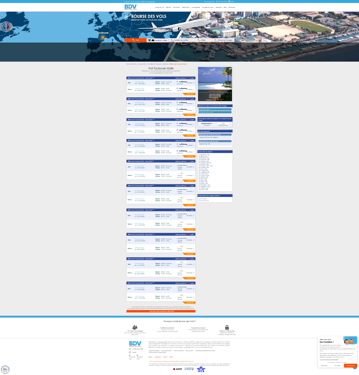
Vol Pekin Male (202, 182)
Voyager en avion (208, 7)
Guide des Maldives (205, 109)
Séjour (150, 357)
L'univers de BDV (166, 350)
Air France (207, 125)
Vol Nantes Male (203, 177)
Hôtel (171, 357)
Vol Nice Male (202, 178)
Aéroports (219, 7)
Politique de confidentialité (157, 352)
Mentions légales (154, 350)
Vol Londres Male (203, 167)
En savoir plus (150, 1)
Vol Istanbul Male (203, 164)
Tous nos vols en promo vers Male (161, 311)
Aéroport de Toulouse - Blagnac (208, 137)
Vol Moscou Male (203, 175)
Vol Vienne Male (203, 188)
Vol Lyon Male (202, 169)
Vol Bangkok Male (203, 155)
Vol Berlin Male (202, 156)
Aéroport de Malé (204, 144)
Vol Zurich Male (203, 189)
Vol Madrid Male (203, 170)
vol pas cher (162, 342)
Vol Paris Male (202, 180)
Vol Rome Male (203, 183)
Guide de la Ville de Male (206, 112)
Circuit (165, 357)
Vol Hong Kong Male (204, 162)
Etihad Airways (223, 125)
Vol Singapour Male (204, 186)
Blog (225, 7)
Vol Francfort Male (203, 159)
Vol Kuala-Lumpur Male (205, 166)
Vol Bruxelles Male (203, 158)
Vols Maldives (202, 199)
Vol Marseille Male (203, 172)
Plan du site (189, 350)
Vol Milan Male (202, 174)
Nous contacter (179, 350)
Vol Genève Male (203, 161)
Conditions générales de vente (205, 350)
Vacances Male (203, 200)
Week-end (158, 357)
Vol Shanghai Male (204, 185)
